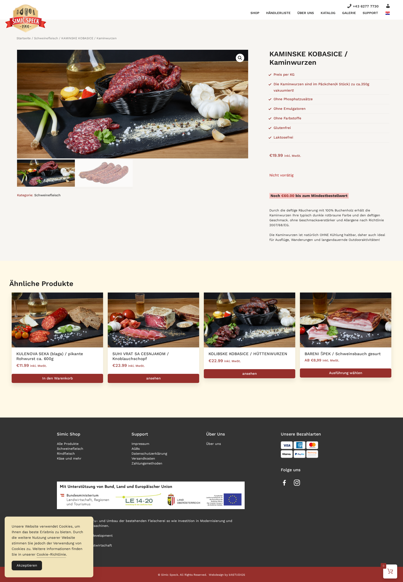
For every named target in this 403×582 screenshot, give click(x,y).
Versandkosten (143, 458)
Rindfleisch (66, 453)
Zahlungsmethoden (147, 463)
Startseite (24, 38)
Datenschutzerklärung (149, 453)
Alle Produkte (68, 444)
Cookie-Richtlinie (51, 554)
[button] (240, 58)
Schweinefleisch (46, 38)
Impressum (140, 444)
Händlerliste (278, 13)
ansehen (153, 378)
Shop (254, 13)
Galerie (349, 13)
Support (370, 13)
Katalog (328, 13)
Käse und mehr (69, 458)
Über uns (305, 13)
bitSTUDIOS (237, 574)
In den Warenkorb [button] (57, 378)
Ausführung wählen (345, 373)
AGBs (136, 448)
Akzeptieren (27, 565)
